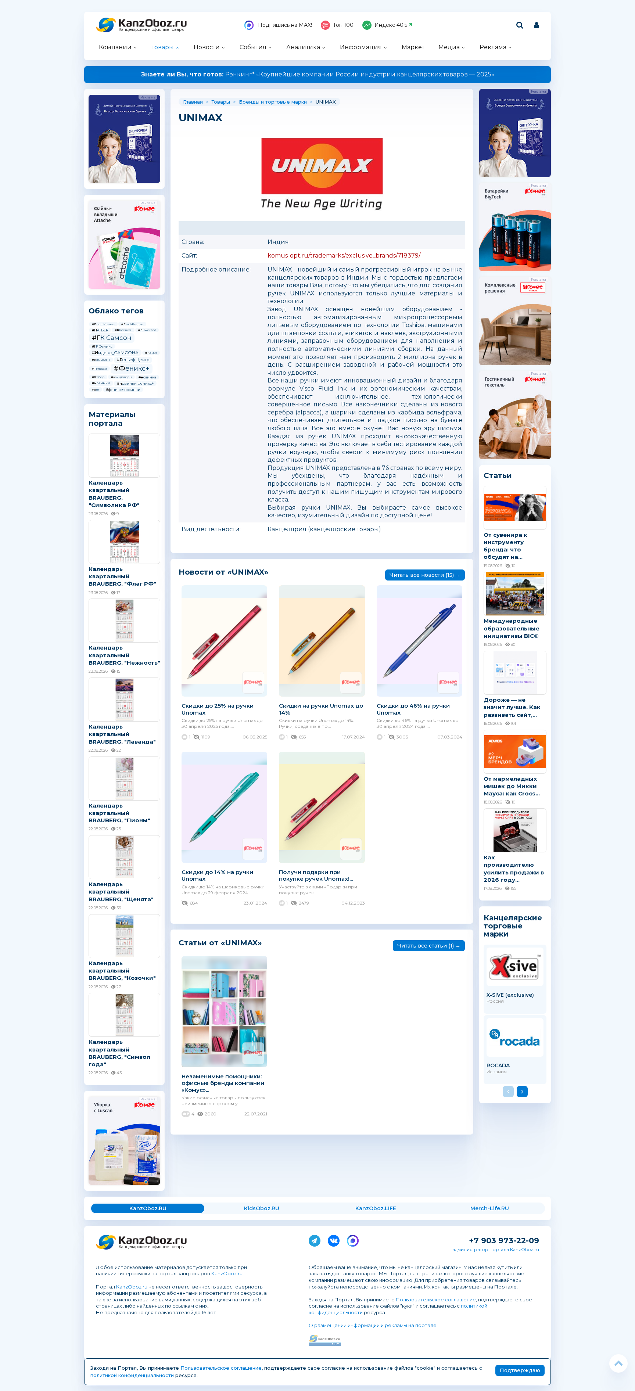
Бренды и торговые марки (273, 101)
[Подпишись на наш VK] (334, 1239)
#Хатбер (98, 377)
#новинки (101, 383)
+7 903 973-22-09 (504, 1240)
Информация (361, 47)
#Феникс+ (132, 368)
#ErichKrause (132, 324)
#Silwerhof (147, 330)
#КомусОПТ (101, 360)
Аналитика (303, 47)
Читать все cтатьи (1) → (428, 945)
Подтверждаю (520, 1370)
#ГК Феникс (102, 346)
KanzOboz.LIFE (375, 1208)
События (253, 47)
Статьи (498, 475)
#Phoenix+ (123, 330)
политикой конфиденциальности (132, 1375)
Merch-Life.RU (489, 1208)
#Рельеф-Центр (133, 359)
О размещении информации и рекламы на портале (373, 1325)
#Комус (151, 353)
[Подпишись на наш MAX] (353, 1239)
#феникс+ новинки (123, 390)
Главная (193, 101)
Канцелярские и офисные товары (151, 29)
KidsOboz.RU (261, 1208)
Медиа (449, 47)
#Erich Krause (103, 324)
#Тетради (99, 368)
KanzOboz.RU (147, 1208)
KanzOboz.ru (227, 1273)
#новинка (147, 377)
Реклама (493, 47)
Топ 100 (343, 25)
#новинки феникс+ (135, 383)
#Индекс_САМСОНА (115, 352)
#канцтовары (121, 377)
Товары (162, 47)
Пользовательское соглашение (436, 1299)
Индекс (390, 25)
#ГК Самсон (112, 337)
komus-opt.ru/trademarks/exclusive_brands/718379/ (344, 255)
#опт (95, 389)
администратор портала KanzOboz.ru (495, 1249)
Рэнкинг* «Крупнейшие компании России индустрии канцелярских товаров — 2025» (317, 74)
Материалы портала (112, 419)
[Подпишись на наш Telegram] (314, 1239)
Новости (207, 47)
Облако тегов (116, 310)
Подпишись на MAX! (284, 25)
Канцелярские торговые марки (513, 925)
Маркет (413, 47)
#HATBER (100, 330)
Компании (115, 47)
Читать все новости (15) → (425, 575)
